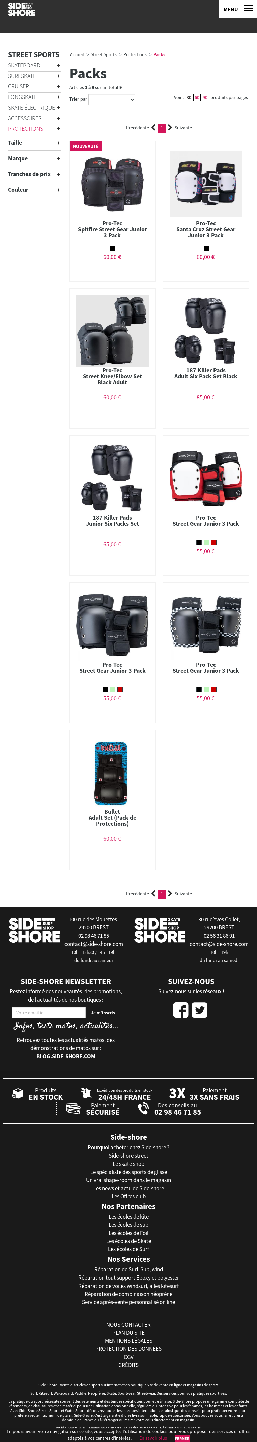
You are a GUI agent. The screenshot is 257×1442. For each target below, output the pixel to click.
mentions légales (128, 1340)
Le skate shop (128, 1164)
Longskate (22, 97)
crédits (128, 1365)
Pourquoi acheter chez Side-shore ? (128, 1147)
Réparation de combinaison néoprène (128, 1294)
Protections (25, 128)
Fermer (182, 1438)
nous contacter (128, 1324)
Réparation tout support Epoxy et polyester (128, 1277)
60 (197, 97)
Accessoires (24, 118)
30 (189, 97)
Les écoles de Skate (128, 1241)
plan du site (128, 1332)
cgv (129, 1357)
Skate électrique (31, 107)
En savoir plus (153, 1438)
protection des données (128, 1348)
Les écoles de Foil (128, 1233)
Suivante (183, 128)
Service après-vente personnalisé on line (128, 1302)
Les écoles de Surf (128, 1249)
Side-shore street (128, 1155)
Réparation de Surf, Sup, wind (128, 1269)
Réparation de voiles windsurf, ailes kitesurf (128, 1286)
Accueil (77, 54)
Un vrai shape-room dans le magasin (128, 1180)
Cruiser (18, 86)
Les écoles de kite (129, 1216)
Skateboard (24, 65)
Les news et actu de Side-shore (128, 1188)
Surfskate (22, 76)
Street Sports (33, 54)
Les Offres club (129, 1196)
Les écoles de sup (128, 1224)
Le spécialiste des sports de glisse (128, 1172)
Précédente (137, 128)
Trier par (78, 99)
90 (205, 97)
